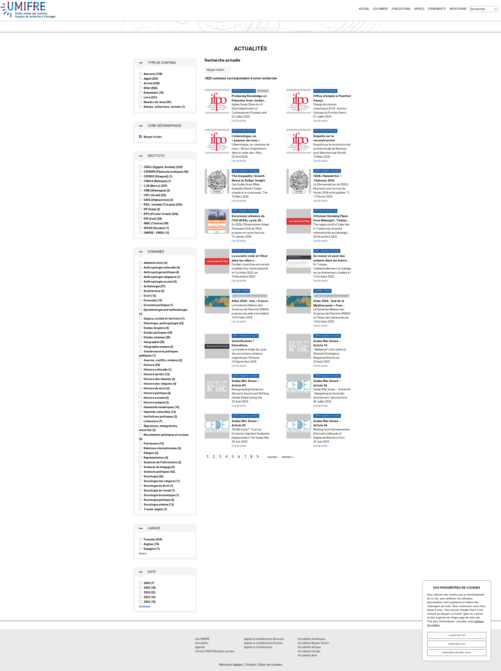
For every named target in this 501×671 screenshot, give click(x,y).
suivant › (273, 457)
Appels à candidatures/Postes (263, 643)
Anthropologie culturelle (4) (162, 267)
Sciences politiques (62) (159, 471)
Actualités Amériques (311, 638)
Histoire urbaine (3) (156, 402)
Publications (401, 8)
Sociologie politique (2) (159, 499)
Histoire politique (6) (157, 393)
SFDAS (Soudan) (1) (156, 228)
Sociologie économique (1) (161, 495)
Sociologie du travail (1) (159, 490)
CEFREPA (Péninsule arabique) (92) (166, 171)
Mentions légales (231, 665)
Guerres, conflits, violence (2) (163, 360)
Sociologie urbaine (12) (159, 504)
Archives (144, 606)
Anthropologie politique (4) (161, 272)
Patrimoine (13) (154, 443)
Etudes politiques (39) (158, 332)
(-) (226, 70)
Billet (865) (151, 88)
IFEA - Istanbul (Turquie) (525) (163, 204)
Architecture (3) (154, 291)
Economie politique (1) (158, 305)
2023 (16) (150, 597)
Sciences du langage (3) (159, 467)
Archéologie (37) (154, 286)
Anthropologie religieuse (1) (162, 276)
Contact (250, 665)
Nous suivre (458, 8)
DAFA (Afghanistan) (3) (158, 199)
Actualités (201, 643)
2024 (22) (150, 592)
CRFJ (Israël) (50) (155, 195)
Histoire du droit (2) (157, 388)
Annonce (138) (153, 73)
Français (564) (153, 539)
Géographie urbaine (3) (158, 346)
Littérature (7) (153, 421)
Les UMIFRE (380, 8)
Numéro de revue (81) (157, 102)
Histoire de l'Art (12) (157, 374)
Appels (419, 8)
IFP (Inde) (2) (152, 209)
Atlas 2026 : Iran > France (250, 301)
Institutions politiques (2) (160, 416)
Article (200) (152, 83)
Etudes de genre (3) (156, 328)
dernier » (288, 457)
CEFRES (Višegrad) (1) (158, 176)
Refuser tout (457, 644)
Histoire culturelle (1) (158, 369)
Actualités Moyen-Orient (313, 643)
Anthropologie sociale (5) (160, 281)
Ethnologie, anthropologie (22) (164, 323)
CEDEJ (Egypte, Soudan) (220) (163, 167)
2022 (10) (150, 601)
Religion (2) (151, 453)
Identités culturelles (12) (160, 411)
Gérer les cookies (270, 665)
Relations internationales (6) (162, 448)
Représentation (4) (156, 457)
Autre (142, 553)
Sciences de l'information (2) (162, 462)
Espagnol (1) (152, 548)
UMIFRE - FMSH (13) (156, 232)
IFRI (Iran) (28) (153, 218)
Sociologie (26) (154, 476)
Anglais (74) (151, 544)
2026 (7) (149, 583)
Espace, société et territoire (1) (164, 318)
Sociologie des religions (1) (162, 481)
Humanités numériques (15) (161, 407)
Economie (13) (153, 300)
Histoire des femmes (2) (159, 379)
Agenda (200, 647)
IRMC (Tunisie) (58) (156, 223)
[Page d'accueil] (28, 18)
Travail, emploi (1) (155, 509)
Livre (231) (150, 97)
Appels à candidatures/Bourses (264, 638)
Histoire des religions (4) (160, 383)
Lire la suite (239, 120)
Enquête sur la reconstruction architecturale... (324, 140)
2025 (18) (150, 587)
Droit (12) (150, 295)
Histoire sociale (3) (156, 397)
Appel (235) (151, 78)
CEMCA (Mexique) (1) (157, 181)
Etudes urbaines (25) (157, 337)
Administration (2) (156, 262)
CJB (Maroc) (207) (155, 185)
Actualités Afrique (309, 647)
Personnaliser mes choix (456, 652)
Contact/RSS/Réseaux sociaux (214, 651)
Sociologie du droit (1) (158, 485)
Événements (437, 8)
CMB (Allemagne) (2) (157, 190)
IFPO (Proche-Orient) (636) (161, 214)
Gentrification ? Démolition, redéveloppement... (245, 345)
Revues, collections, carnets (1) (164, 106)
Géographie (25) (154, 342)
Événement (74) (154, 92)
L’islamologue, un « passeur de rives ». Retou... (246, 140)
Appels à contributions (258, 647)
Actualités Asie (307, 655)
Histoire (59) (152, 364)
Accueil (364, 8)
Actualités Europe (309, 651)
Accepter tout (457, 635)
